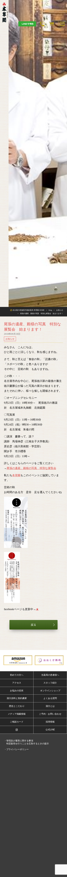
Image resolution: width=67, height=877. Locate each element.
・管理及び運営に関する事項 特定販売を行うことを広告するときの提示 (26, 742)
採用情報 (50, 721)
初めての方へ (16, 675)
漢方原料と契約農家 (17, 698)
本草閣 (16, 475)
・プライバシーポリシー (16, 749)
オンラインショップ (50, 690)
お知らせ (9, 339)
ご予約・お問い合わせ (50, 714)
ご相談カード (16, 721)
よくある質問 (50, 698)
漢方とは (50, 706)
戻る (33, 625)
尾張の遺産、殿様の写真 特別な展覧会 (31, 468)
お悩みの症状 (16, 690)
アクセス (16, 682)
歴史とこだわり (17, 706)
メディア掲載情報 (17, 714)
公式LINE (50, 729)
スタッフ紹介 (50, 682)
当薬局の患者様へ (50, 675)
